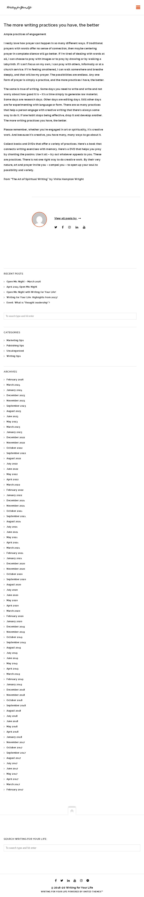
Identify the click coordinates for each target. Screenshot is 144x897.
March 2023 (13, 427)
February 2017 (15, 789)
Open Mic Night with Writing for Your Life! (31, 292)
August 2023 (14, 411)
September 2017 (16, 753)
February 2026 (15, 379)
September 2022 (16, 453)
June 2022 (12, 469)
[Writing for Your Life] (19, 7)
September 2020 (16, 579)
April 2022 (13, 479)
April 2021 (12, 542)
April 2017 (12, 779)
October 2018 (14, 700)
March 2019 (13, 674)
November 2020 (16, 569)
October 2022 (14, 448)
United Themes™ (93, 891)
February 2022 (15, 490)
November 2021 (16, 505)
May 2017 (12, 774)
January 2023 (14, 432)
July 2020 (12, 590)
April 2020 (13, 605)
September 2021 (16, 516)
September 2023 (16, 406)
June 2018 (12, 721)
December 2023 (16, 395)
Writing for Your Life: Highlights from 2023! (32, 297)
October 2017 (14, 747)
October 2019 (14, 637)
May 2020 (12, 600)
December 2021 (16, 500)
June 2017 (12, 768)
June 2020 (12, 595)
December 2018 (16, 689)
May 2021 (12, 537)
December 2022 (16, 437)
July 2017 (12, 763)
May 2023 (12, 421)
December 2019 (16, 626)
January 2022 (14, 495)
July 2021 (12, 526)
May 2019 (12, 663)
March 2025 (13, 385)
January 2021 (14, 558)
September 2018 (16, 705)
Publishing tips (15, 345)
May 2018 (12, 726)
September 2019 (16, 642)
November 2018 (16, 695)
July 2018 (12, 716)
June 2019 (12, 658)
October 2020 (14, 574)
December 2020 (16, 563)
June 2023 (12, 416)
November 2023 (16, 400)
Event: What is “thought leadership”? (28, 302)
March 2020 (13, 611)
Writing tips (14, 356)
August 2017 (14, 758)
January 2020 (14, 621)
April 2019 (12, 668)
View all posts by (65, 218)
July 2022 (12, 463)
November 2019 (16, 632)
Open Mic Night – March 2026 (24, 281)
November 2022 (16, 442)
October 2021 (14, 511)
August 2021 (14, 521)
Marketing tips (15, 340)
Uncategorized (15, 351)
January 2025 (14, 390)
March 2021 (13, 547)
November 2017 (16, 742)
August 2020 (14, 584)
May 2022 (12, 474)
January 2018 (14, 737)
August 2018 (14, 710)
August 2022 (14, 458)
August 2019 (14, 647)
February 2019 (15, 679)
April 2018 (12, 731)
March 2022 (13, 484)
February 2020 (15, 616)
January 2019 (14, 684)
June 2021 (12, 532)
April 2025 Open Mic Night (22, 287)
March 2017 (13, 784)
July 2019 (12, 653)
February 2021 (15, 553)
